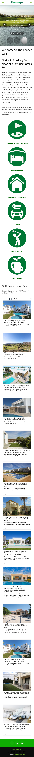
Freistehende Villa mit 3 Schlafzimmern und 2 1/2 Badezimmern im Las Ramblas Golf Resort (16, 518)
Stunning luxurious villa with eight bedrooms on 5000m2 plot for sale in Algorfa (15, 625)
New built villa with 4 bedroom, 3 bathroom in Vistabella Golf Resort (14, 419)
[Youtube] (22, 743)
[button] (31, 2)
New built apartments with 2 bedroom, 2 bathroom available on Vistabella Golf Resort (16, 484)
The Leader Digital (17, 749)
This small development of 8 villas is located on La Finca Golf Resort (15, 321)
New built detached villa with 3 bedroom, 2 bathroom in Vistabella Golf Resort (17, 451)
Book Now (16, 33)
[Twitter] (17, 743)
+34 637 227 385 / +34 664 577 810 (18, 752)
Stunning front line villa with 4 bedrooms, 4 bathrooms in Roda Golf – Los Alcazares (17, 693)
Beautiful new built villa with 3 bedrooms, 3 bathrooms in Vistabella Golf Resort (17, 386)
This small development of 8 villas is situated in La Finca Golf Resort (15, 353)
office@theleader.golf (19, 754)
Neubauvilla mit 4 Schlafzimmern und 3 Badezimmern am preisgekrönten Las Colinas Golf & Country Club (16, 553)
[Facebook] (12, 743)
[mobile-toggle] (3, 2)
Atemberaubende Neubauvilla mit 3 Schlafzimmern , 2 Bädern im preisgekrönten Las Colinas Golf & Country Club (14, 589)
